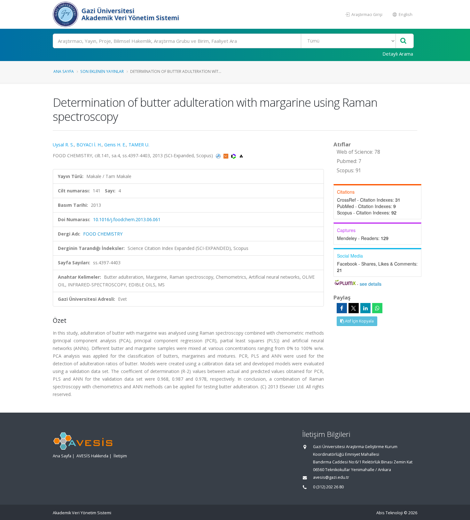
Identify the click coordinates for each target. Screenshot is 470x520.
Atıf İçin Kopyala (359, 321)
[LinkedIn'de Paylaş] (365, 308)
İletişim (120, 456)
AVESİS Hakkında (92, 456)
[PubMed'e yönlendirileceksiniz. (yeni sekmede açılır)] (219, 155)
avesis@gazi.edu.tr (331, 477)
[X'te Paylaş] (354, 308)
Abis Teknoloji (389, 513)
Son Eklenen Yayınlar (102, 71)
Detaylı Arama (397, 53)
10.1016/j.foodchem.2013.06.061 (127, 219)
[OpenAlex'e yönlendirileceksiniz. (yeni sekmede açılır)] (241, 155)
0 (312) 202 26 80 (328, 487)
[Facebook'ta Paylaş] (342, 308)
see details (370, 284)
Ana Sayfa (63, 71)
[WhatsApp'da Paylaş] (377, 308)
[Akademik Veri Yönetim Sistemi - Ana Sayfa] (66, 14)
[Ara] (403, 41)
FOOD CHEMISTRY (102, 234)
